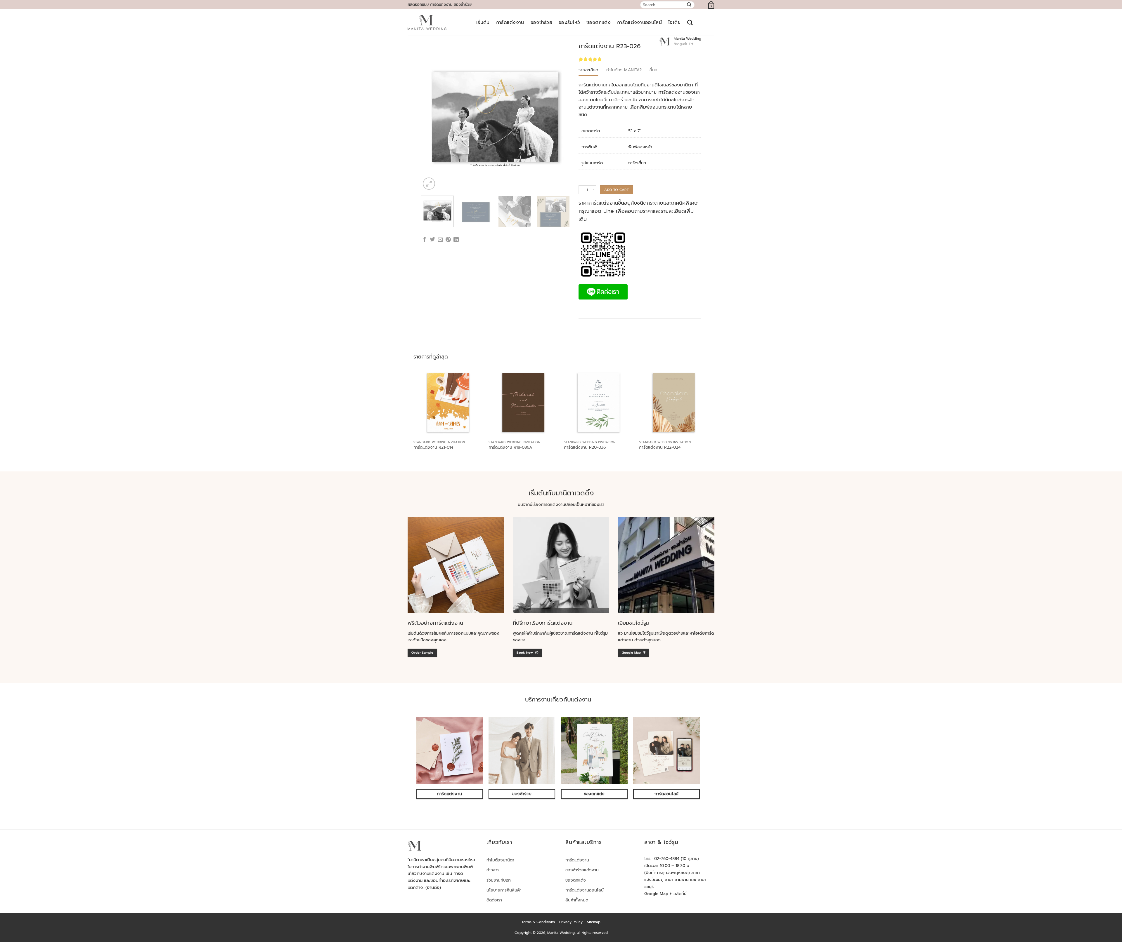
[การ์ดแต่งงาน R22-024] (674, 402)
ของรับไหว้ (569, 22)
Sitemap (593, 921)
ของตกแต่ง (598, 22)
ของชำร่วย (541, 22)
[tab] (588, 70)
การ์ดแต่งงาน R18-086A (510, 447)
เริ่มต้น (483, 22)
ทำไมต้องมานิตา (500, 860)
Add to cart (616, 189)
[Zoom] (429, 183)
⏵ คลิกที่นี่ (678, 894)
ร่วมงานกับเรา (498, 880)
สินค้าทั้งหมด (576, 900)
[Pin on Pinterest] (448, 240)
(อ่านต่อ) (433, 887)
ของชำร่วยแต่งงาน (582, 870)
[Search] (690, 22)
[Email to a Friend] (440, 240)
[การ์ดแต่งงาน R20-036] (598, 402)
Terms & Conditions (538, 921)
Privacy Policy (571, 921)
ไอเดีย (674, 22)
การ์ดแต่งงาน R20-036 (585, 447)
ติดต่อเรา (494, 900)
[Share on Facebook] (424, 240)
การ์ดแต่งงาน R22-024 (660, 447)
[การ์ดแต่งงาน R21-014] (448, 402)
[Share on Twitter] (432, 240)
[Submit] (689, 4)
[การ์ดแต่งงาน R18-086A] (523, 402)
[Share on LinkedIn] (456, 240)
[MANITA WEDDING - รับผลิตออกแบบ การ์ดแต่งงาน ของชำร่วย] (427, 22)
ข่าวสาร (492, 870)
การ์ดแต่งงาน (510, 22)
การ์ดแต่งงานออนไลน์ (639, 22)
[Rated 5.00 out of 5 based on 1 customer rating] (614, 59)
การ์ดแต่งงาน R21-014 (433, 447)
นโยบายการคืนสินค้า (504, 890)
